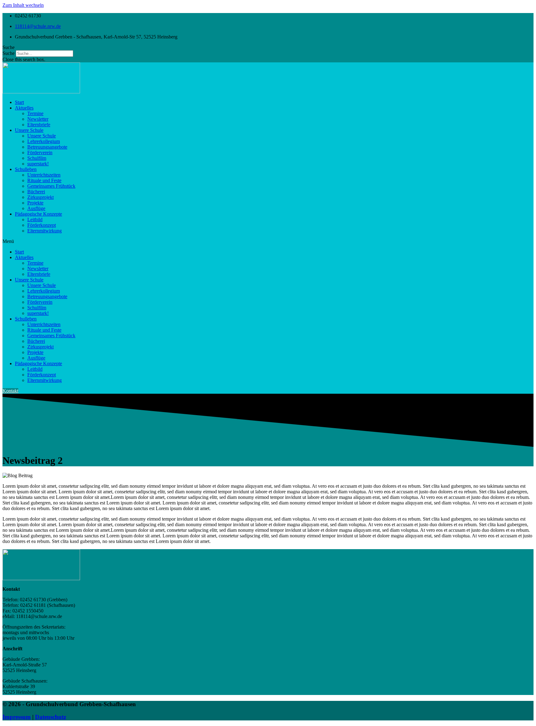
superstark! (38, 163)
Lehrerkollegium (43, 141)
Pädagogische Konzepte (38, 214)
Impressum (16, 717)
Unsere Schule (29, 130)
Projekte (35, 202)
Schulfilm (36, 158)
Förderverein (39, 152)
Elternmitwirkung (44, 230)
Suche (8, 53)
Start (19, 102)
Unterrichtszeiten (43, 174)
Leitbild (34, 219)
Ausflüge (36, 208)
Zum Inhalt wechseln (23, 5)
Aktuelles (24, 107)
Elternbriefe (38, 124)
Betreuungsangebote (47, 147)
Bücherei (36, 191)
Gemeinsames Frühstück (51, 186)
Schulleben (26, 169)
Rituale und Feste (44, 180)
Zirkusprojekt (40, 197)
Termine (35, 113)
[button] (268, 47)
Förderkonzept (41, 225)
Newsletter (37, 119)
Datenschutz (50, 717)
